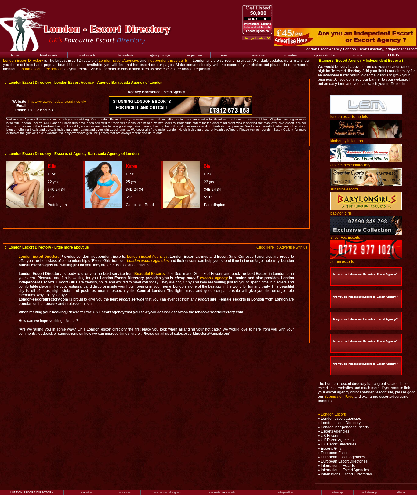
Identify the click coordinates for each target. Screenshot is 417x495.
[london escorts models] (366, 112)
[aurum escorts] (366, 257)
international (257, 55)
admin (357, 55)
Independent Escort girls (167, 60)
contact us (124, 492)
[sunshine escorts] (366, 185)
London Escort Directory (23, 60)
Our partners (193, 55)
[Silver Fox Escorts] (366, 233)
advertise (290, 55)
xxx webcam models (222, 492)
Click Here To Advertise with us (281, 247)
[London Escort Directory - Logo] (89, 50)
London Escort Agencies (119, 60)
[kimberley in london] (366, 137)
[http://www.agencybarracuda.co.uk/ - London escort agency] (180, 113)
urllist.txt (401, 492)
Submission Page (339, 396)
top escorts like (324, 55)
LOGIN (393, 55)
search (225, 55)
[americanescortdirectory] (366, 161)
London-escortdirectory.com (40, 69)
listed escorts (86, 55)
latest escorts (48, 55)
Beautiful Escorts (149, 274)
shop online (285, 492)
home (15, 55)
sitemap (337, 492)
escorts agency (214, 278)
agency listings (160, 55)
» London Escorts (332, 414)
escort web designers (167, 492)
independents (124, 55)
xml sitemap (369, 492)
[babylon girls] (366, 209)
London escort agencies (148, 261)
